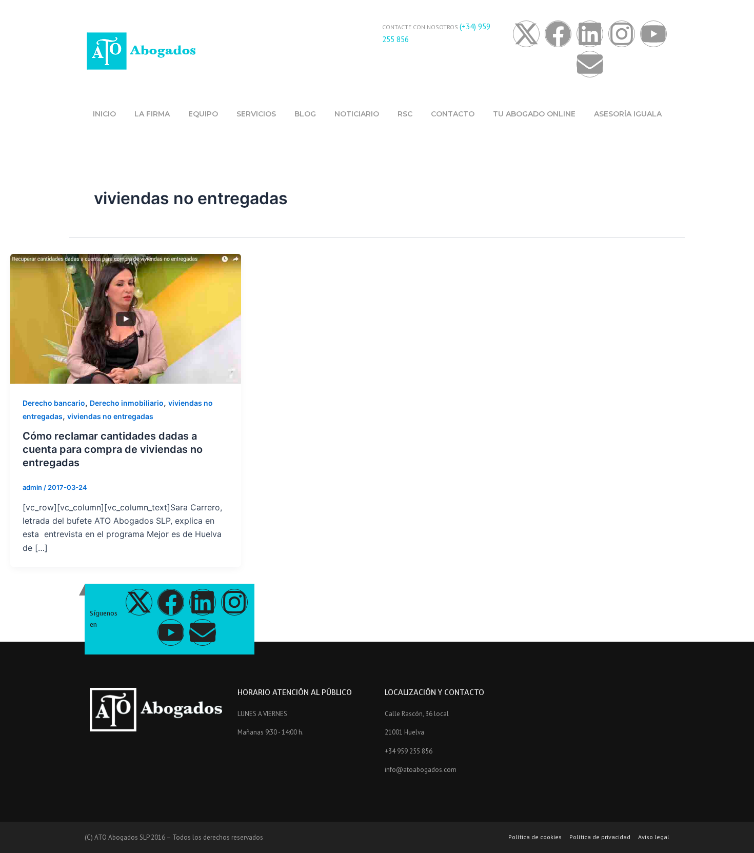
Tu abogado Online (534, 113)
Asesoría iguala (628, 113)
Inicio (104, 113)
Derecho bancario (54, 403)
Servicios (256, 113)
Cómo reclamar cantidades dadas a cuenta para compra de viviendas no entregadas (113, 449)
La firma (152, 113)
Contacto (452, 113)
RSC (405, 113)
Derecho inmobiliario (127, 403)
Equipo (203, 113)
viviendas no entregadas (110, 416)
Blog (305, 113)
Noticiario (356, 113)
